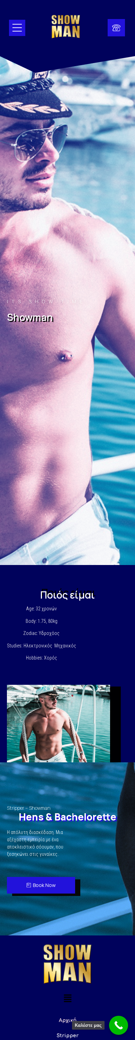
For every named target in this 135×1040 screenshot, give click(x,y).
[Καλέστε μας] (118, 1025)
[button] (67, 998)
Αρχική (67, 1020)
